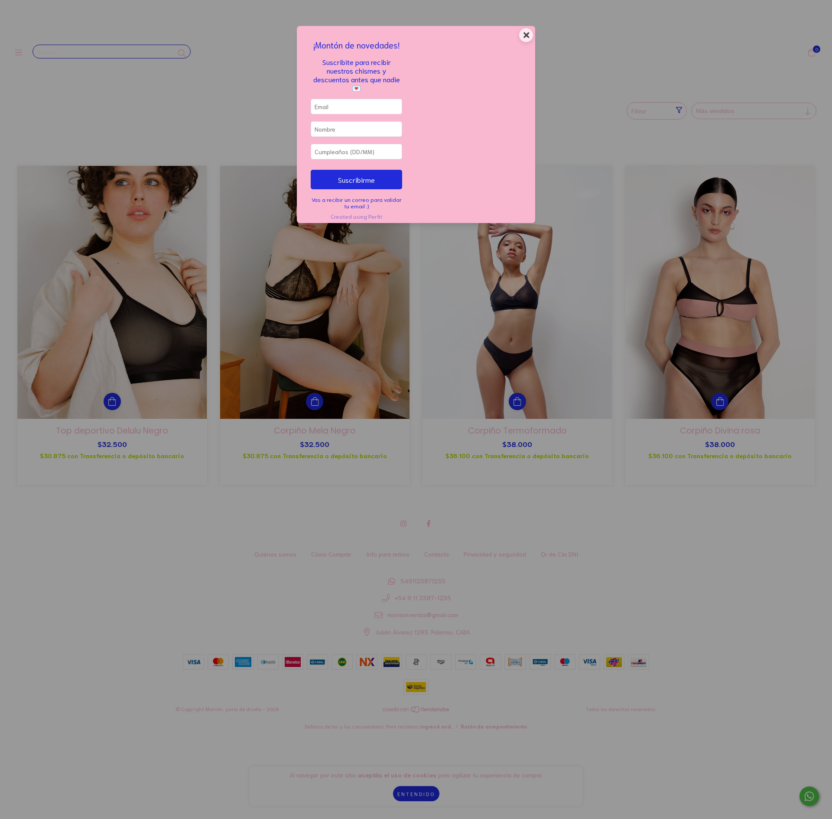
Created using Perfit (356, 216)
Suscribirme (356, 179)
